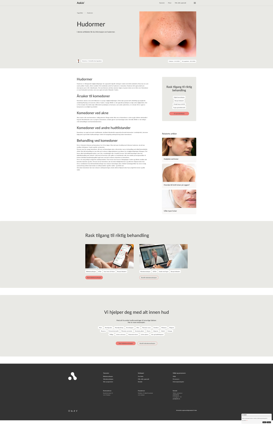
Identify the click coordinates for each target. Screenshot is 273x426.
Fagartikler (80, 13)
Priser (169, 3)
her (247, 420)
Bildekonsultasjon (108, 376)
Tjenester (162, 3)
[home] (80, 3)
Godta (264, 422)
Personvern (176, 379)
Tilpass (268, 422)
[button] (194, 2)
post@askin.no (176, 399)
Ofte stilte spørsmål (180, 3)
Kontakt (140, 381)
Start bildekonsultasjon (94, 278)
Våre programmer (108, 381)
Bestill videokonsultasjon (149, 278)
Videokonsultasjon (108, 379)
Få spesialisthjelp (179, 114)
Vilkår (174, 376)
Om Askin (140, 376)
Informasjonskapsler (178, 381)
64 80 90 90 (176, 395)
